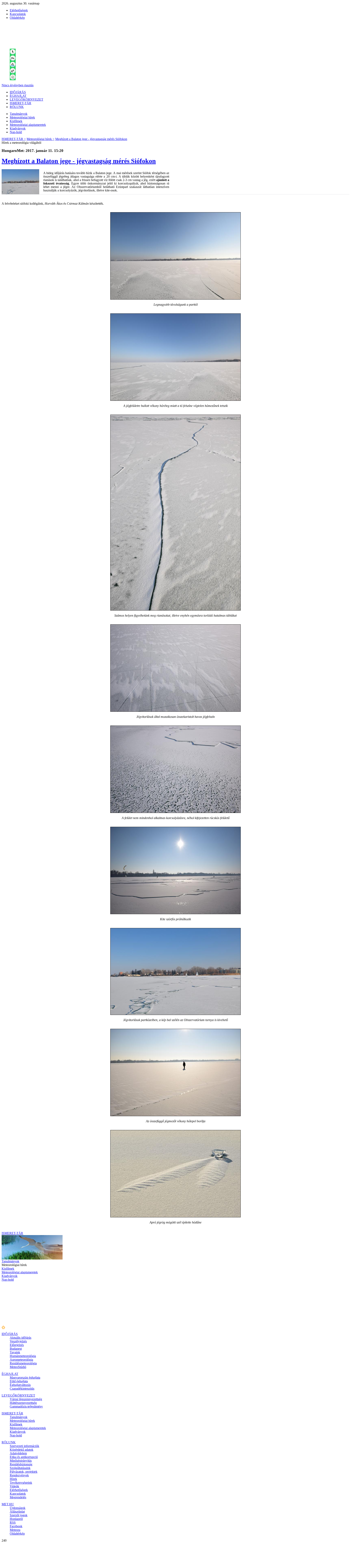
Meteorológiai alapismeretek (28, 124)
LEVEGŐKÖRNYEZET (26, 99)
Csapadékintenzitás (22, 1388)
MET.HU (8, 1504)
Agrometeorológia (21, 1359)
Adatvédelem (18, 1453)
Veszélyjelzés (18, 1341)
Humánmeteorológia (23, 1356)
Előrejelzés (17, 1345)
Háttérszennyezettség (23, 1403)
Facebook (16, 1526)
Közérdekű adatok (21, 1449)
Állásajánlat (17, 1511)
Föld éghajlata (19, 1381)
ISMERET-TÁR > (14, 139)
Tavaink (15, 1352)
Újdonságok (17, 1508)
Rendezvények (19, 1475)
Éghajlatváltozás (20, 1385)
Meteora (15, 1530)
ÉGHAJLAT (18, 96)
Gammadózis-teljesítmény (26, 1406)
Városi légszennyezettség (26, 1399)
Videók (14, 1486)
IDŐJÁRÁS (18, 92)
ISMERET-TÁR (20, 103)
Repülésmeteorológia (23, 1363)
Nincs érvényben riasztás (18, 85)
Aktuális (20, 1337)
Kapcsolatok (18, 14)
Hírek (13, 1479)
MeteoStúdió (18, 1367)
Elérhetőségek (19, 10)
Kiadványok (18, 128)
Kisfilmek (16, 121)
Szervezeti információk (24, 1446)
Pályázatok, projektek (23, 1471)
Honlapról (16, 1519)
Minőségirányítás (21, 1460)
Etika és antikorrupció (24, 1457)
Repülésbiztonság (21, 1464)
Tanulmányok (18, 113)
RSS (13, 1522)
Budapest (16, 1348)
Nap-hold (16, 132)
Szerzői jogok (18, 1515)
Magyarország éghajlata (25, 1377)
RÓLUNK (17, 107)
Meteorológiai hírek (22, 117)
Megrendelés (18, 1497)
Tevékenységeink (21, 1482)
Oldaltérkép (17, 17)
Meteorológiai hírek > (40, 139)
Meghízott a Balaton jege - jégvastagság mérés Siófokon (91, 139)
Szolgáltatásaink (20, 1468)
